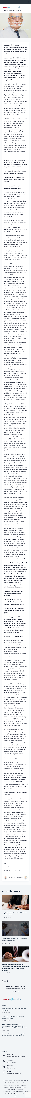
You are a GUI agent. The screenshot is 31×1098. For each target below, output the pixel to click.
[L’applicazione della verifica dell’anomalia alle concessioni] (15, 902)
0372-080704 (11, 1062)
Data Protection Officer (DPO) (20, 1091)
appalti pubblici (9, 867)
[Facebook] (5, 981)
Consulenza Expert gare (13, 988)
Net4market (9, 986)
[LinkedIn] (2, 981)
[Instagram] (7, 981)
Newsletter (15, 991)
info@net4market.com (14, 1073)
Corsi (23, 988)
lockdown (7, 870)
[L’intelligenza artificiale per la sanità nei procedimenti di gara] (15, 928)
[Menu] (28, 8)
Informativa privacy (7, 1091)
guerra (19, 867)
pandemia (17, 870)
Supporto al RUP (20, 986)
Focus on (26, 29)
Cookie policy (7, 1093)
